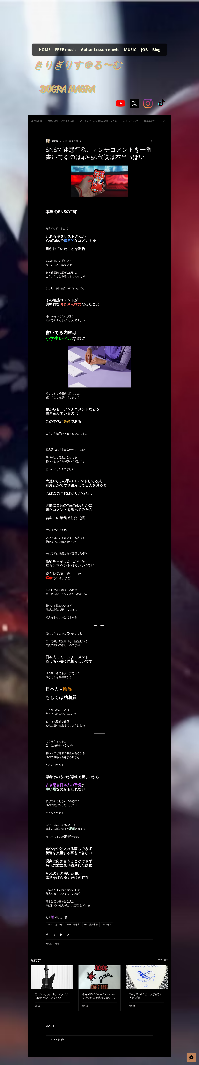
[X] (134, 103)
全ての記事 (36, 121)
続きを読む (149, 121)
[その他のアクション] (151, 141)
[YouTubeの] (120, 103)
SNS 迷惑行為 (54, 924)
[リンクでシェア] (68, 934)
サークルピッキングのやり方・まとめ (98, 121)
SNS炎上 (107, 924)
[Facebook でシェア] (47, 934)
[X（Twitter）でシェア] (54, 934)
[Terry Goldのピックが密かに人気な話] (147, 977)
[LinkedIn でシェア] (61, 934)
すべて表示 (163, 960)
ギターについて (130, 121)
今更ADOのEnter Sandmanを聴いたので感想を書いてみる (99, 996)
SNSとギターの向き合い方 (61, 121)
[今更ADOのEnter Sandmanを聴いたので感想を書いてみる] (100, 977)
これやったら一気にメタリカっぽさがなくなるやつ (52, 996)
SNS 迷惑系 (73, 924)
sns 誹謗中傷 (91, 924)
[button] (164, 121)
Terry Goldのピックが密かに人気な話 (146, 996)
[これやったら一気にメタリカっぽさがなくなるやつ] (52, 977)
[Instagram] (148, 103)
